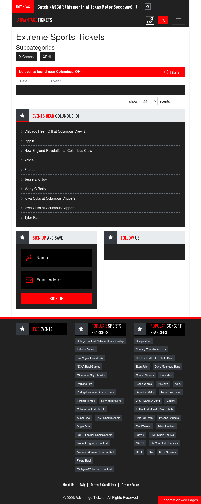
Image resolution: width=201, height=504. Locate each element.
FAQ (82, 484)
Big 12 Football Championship (94, 435)
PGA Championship (108, 418)
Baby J (140, 435)
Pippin (29, 140)
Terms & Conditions (103, 484)
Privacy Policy (130, 484)
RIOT (139, 452)
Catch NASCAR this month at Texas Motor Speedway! (80, 6)
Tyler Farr (32, 217)
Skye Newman (167, 452)
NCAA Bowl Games (88, 366)
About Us (68, 484)
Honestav (166, 375)
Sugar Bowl (83, 426)
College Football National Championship (100, 341)
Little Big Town (144, 418)
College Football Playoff (91, 409)
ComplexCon (143, 341)
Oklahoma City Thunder (91, 375)
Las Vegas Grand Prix (90, 358)
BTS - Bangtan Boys (148, 400)
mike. (178, 384)
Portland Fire (84, 384)
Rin (151, 452)
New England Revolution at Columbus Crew (58, 150)
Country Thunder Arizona (151, 349)
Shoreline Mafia (145, 392)
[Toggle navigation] (178, 20)
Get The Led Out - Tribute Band (154, 358)
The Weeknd (143, 426)
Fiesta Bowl (84, 460)
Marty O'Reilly (35, 188)
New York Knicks (111, 400)
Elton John (142, 366)
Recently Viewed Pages (179, 499)
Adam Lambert (166, 426)
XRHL (47, 56)
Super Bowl (83, 418)
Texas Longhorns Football (92, 443)
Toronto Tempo (86, 400)
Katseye (163, 384)
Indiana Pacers (86, 349)
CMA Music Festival (162, 435)
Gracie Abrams (145, 375)
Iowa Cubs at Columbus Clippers (50, 198)
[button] (163, 20)
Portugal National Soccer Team (95, 392)
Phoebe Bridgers (169, 418)
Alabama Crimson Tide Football (95, 452)
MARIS (140, 443)
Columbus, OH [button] (50, 71)
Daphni (170, 400)
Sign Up (56, 298)
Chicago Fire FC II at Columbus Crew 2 (55, 131)
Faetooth (31, 169)
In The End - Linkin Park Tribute (154, 409)
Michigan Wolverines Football (94, 469)
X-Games (26, 56)
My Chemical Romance (164, 443)
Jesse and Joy (36, 179)
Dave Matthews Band (167, 366)
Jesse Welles (144, 384)
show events (149, 101)
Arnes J (30, 159)
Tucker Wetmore (171, 392)
